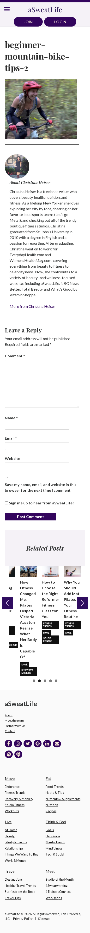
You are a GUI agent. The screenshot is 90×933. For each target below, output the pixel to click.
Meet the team (14, 720)
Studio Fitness (47, 639)
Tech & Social (55, 854)
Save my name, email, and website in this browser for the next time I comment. (40, 487)
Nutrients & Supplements (63, 799)
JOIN (28, 21)
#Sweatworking (56, 886)
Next (82, 603)
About (8, 715)
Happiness (53, 836)
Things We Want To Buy (21, 854)
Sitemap (44, 919)
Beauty (10, 836)
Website (12, 458)
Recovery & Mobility (27, 671)
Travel (10, 871)
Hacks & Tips (55, 793)
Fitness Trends (47, 625)
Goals (50, 830)
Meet (50, 871)
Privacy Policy (23, 919)
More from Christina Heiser (32, 306)
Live (8, 821)
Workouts (12, 811)
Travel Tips (13, 898)
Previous (7, 603)
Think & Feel (56, 821)
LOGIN (60, 21)
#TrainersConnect (58, 892)
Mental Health (55, 842)
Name (11, 417)
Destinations (14, 879)
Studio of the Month (60, 879)
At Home (11, 830)
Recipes (51, 811)
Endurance (12, 787)
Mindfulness (54, 848)
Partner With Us (15, 726)
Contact (10, 731)
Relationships (14, 848)
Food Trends (55, 787)
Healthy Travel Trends (20, 886)
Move (24, 664)
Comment (15, 355)
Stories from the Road (20, 892)
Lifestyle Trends (16, 842)
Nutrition (52, 805)
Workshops (54, 898)
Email (11, 438)
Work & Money (15, 860)
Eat (48, 778)
